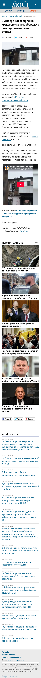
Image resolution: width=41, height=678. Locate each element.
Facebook (23, 231)
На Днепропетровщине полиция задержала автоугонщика (17, 563)
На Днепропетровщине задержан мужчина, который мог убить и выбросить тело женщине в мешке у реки (19, 515)
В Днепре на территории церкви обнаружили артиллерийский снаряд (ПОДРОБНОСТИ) (19, 590)
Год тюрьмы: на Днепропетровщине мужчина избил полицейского (19, 617)
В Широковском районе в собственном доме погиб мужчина (18, 473)
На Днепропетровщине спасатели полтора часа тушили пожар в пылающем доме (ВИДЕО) (18, 500)
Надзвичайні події (15, 16)
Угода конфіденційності (11, 657)
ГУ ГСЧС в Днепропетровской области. (15, 98)
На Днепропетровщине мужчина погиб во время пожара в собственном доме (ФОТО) (20, 461)
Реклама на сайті (8, 654)
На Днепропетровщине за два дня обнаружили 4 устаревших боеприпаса (19, 213)
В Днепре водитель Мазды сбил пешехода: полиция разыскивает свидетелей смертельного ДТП (17, 604)
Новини (20, 11)
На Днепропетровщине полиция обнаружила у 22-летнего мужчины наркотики (18, 576)
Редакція (5, 652)
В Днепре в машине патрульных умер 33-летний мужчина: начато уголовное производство (20, 550)
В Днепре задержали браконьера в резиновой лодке (18, 639)
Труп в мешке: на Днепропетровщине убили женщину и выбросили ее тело (19, 628)
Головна (8, 11)
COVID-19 (33, 11)
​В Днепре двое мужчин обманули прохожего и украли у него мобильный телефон (20, 486)
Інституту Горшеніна (16, 660)
